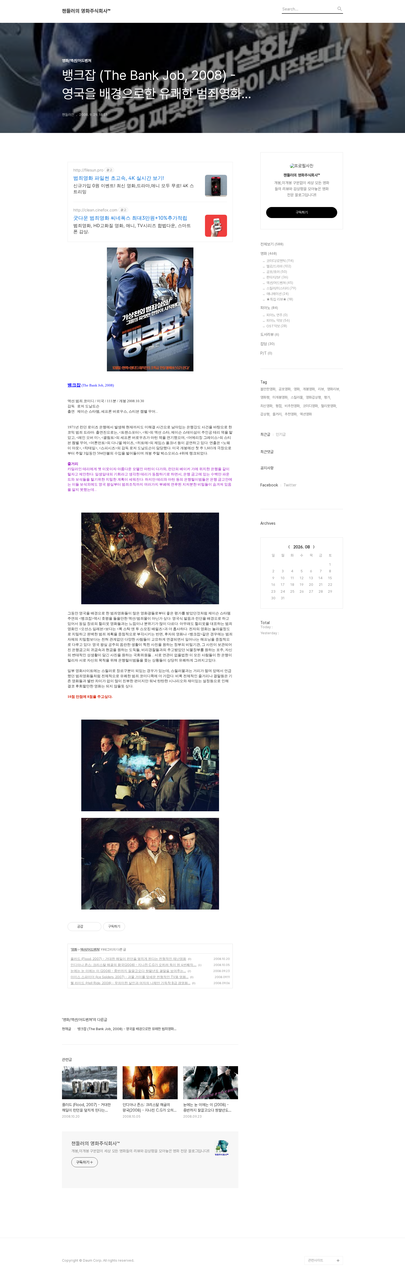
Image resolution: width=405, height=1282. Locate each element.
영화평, (265, 397)
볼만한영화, (268, 389)
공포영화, (285, 389)
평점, (279, 406)
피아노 (269, 308)
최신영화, (266, 406)
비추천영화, (293, 406)
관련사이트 (315, 1260)
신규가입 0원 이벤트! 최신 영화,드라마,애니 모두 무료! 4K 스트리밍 (133, 188)
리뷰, (321, 389)
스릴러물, (297, 397)
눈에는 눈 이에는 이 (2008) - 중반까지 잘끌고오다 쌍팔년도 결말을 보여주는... (128, 971)
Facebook (269, 485)
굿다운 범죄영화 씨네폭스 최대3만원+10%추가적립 (130, 218)
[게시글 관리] (95, 926)
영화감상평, (314, 397)
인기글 (281, 434)
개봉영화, (309, 389)
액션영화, (306, 414)
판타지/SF (277, 277)
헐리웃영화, (329, 406)
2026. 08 (301, 547)
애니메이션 (277, 294)
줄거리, (277, 414)
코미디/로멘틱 (280, 261)
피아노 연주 (277, 315)
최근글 (265, 434)
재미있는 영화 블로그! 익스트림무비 (325, 1229)
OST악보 (276, 326)
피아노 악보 (278, 321)
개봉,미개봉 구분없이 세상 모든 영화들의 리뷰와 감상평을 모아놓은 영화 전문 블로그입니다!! (140, 1151)
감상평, (265, 414)
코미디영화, (311, 406)
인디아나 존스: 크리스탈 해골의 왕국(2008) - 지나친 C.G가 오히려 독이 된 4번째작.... (133, 965)
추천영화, (291, 414)
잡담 (267, 344)
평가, (327, 397)
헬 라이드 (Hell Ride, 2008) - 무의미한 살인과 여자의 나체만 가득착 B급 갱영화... (130, 983)
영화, (297, 389)
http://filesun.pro (88, 170)
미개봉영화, (280, 397)
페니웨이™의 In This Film (322, 1247)
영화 (74, 949)
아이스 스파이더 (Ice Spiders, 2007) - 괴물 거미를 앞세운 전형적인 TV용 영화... (129, 977)
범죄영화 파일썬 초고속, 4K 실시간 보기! (118, 178)
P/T (266, 353)
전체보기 (272, 244)
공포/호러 (276, 272)
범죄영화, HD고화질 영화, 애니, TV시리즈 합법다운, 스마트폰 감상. (132, 228)
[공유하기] (88, 926)
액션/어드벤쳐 (89, 949)
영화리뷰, (333, 389)
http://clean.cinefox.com (95, 210)
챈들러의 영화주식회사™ (86, 11)
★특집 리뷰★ (279, 299)
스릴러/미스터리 (281, 288)
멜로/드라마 (278, 266)
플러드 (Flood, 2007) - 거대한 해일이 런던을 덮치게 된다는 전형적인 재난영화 (128, 959)
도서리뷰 (269, 334)
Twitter (290, 485)
